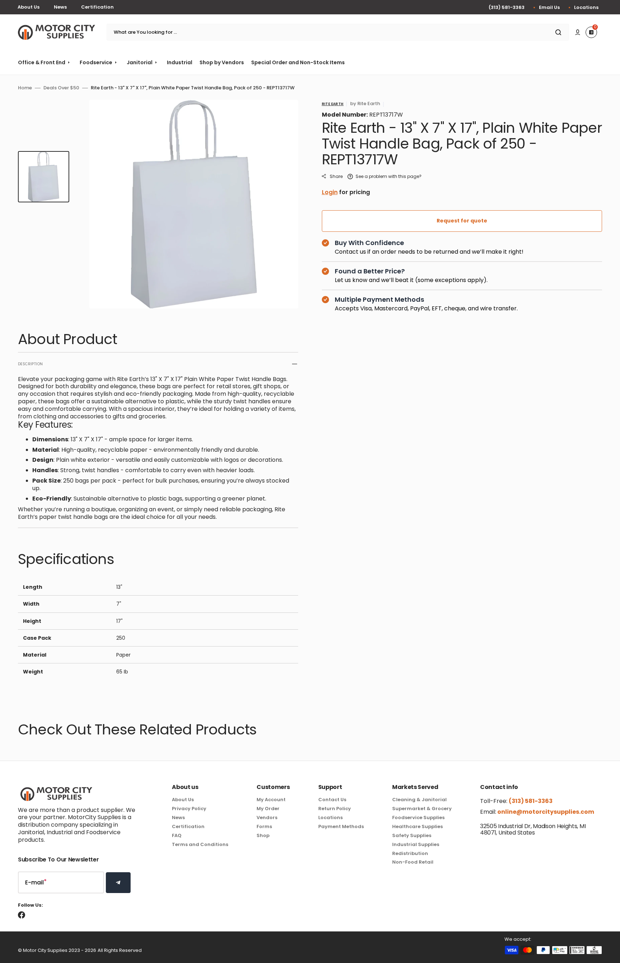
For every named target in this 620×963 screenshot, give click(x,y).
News (60, 7)
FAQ (177, 835)
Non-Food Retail (412, 862)
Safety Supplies (411, 835)
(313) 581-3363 (507, 7)
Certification (97, 7)
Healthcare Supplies (417, 826)
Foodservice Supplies (418, 817)
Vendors (267, 817)
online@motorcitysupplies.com (545, 812)
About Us (28, 7)
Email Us (549, 7)
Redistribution (410, 853)
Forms (264, 826)
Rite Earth (333, 104)
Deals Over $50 (61, 88)
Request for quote (462, 220)
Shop (263, 835)
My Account (271, 800)
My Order (268, 808)
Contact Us (332, 800)
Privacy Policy (189, 808)
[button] (577, 32)
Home (25, 88)
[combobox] (338, 32)
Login (330, 192)
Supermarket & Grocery (422, 808)
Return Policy (334, 808)
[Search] (559, 32)
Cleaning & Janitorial (419, 800)
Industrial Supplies (415, 844)
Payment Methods (341, 826)
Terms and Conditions (200, 844)
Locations (586, 7)
